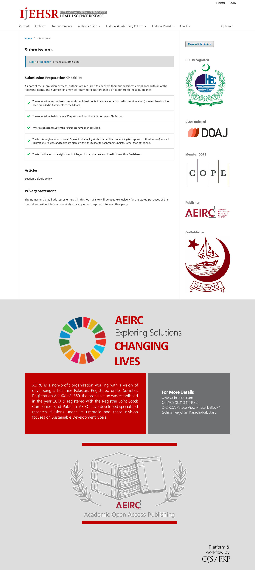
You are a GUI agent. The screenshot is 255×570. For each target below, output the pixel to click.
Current (24, 26)
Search (228, 26)
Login (232, 2)
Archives (40, 26)
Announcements (62, 26)
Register (220, 2)
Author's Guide (88, 26)
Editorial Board (162, 26)
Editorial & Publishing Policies (125, 26)
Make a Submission (199, 44)
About (184, 26)
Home (28, 38)
